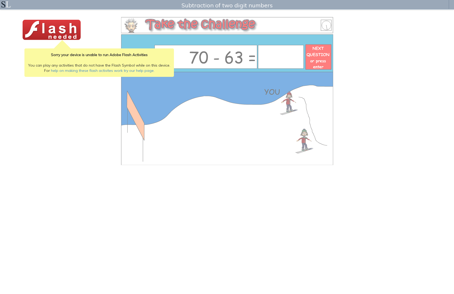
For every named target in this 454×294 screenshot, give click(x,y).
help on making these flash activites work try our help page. (102, 70)
